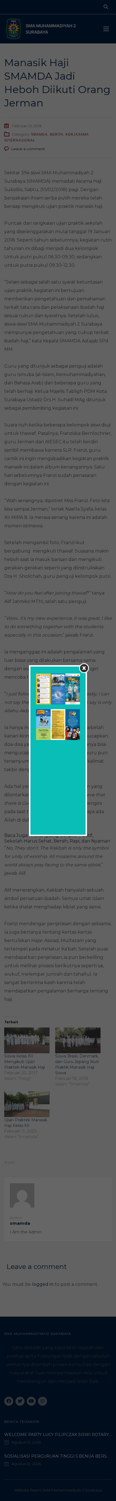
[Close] (84, 668)
